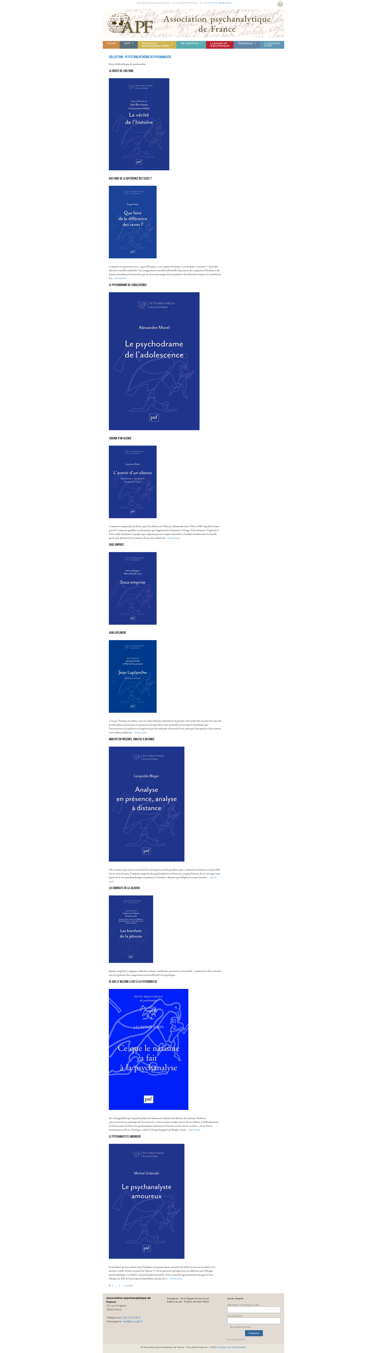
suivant (127, 1285)
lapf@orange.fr (225, 3)
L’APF (127, 43)
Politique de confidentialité (232, 1347)
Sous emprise (116, 545)
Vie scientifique (189, 43)
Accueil (111, 43)
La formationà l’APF (272, 44)
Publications (245, 43)
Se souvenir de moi (240, 1327)
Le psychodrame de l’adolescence (128, 285)
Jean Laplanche (117, 633)
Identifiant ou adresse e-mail (243, 1305)
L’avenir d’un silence (120, 438)
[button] (129, 43)
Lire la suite (121, 278)
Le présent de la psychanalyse (219, 44)
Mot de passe (234, 1316)
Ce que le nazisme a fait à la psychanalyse (133, 982)
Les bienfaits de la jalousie (124, 888)
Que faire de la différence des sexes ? (130, 179)
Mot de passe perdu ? (236, 1339)
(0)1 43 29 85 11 (210, 3)
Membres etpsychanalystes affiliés (155, 44)
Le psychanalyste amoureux (125, 1137)
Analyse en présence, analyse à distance (131, 739)
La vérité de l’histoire (121, 71)
